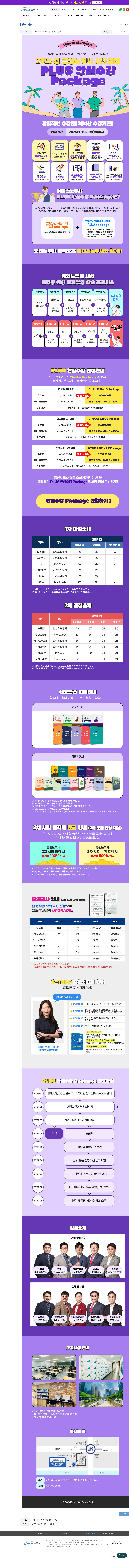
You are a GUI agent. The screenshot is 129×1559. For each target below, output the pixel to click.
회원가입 (71, 10)
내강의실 (93, 10)
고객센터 (101, 10)
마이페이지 (85, 10)
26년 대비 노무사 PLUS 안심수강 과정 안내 (45, 1520)
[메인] (29, 11)
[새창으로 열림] (120, 11)
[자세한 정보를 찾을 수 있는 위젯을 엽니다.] (122, 1555)
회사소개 (40, 1534)
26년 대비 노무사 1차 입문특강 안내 (43, 1524)
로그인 (64, 10)
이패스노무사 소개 (111, 10)
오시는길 (52, 1534)
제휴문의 (64, 1534)
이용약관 (76, 1534)
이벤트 (78, 10)
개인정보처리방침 (90, 1534)
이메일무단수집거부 (107, 1534)
